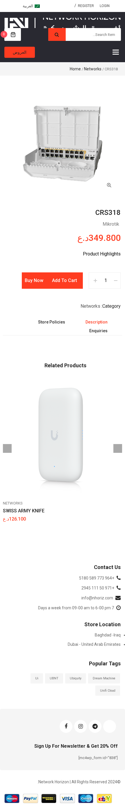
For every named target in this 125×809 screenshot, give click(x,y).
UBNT (54, 678)
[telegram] (95, 726)
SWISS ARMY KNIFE (23, 511)
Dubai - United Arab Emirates (94, 644)
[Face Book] (66, 726)
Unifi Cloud (107, 691)
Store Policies (51, 322)
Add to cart (64, 280)
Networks (92, 69)
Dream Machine (104, 678)
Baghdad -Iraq (108, 635)
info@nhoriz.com (97, 598)
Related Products (65, 365)
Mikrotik (111, 224)
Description (96, 322)
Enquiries (98, 330)
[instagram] (80, 726)
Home (75, 69)
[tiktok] (109, 726)
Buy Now (34, 280)
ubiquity (75, 678)
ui (36, 678)
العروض (19, 52)
